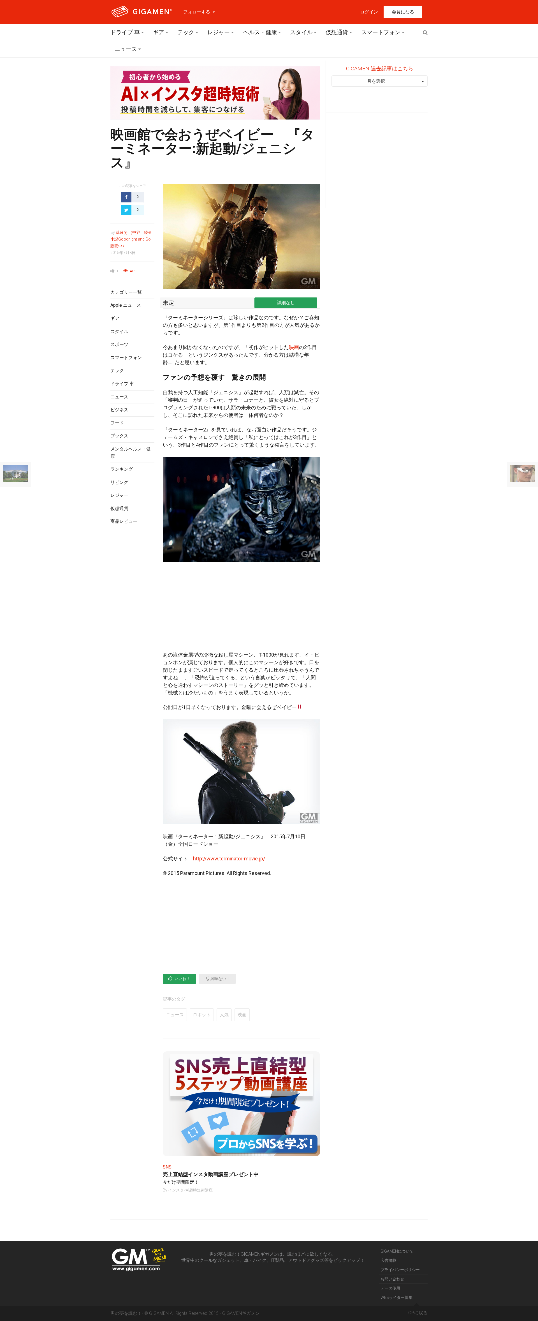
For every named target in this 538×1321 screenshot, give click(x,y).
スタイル (301, 32)
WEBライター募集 (396, 1297)
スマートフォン (380, 32)
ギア (158, 32)
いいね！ (182, 978)
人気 (224, 1014)
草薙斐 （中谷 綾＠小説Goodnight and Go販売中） (131, 239)
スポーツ (119, 344)
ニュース (126, 49)
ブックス (119, 435)
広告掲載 (388, 1260)
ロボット (202, 1014)
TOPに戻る (417, 1312)
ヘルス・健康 (260, 32)
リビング (119, 482)
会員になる (403, 12)
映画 (294, 347)
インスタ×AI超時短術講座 (190, 1190)
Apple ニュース (125, 305)
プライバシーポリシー (400, 1269)
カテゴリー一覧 (126, 292)
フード (117, 423)
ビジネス (119, 409)
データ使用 (390, 1288)
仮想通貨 (337, 32)
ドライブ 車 (125, 32)
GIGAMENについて (397, 1251)
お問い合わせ (392, 1279)
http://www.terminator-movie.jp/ (226, 859)
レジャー (218, 32)
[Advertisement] (132, 620)
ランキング (121, 469)
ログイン (369, 12)
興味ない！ (220, 978)
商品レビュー (123, 521)
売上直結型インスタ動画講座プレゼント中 (211, 1174)
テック (185, 32)
